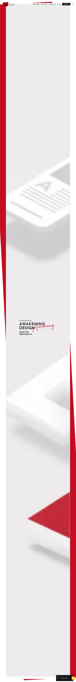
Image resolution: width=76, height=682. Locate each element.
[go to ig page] (60, 4)
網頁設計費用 (52, 4)
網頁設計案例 (44, 4)
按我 (73, 676)
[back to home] (9, 4)
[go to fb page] (58, 4)
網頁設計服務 (36, 4)
